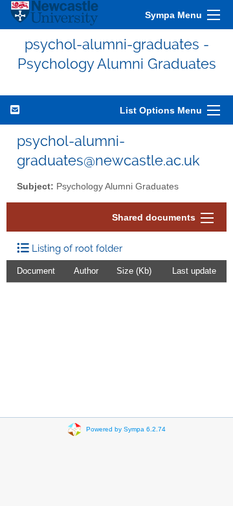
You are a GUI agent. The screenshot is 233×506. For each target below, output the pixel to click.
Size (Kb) (133, 271)
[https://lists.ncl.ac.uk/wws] (54, 14)
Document (36, 271)
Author (86, 271)
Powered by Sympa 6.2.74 (126, 428)
